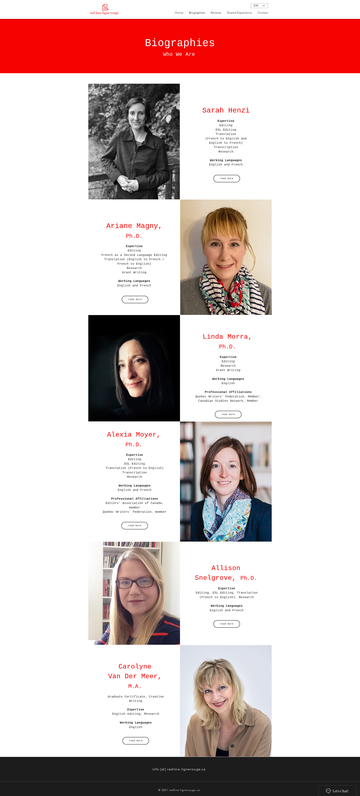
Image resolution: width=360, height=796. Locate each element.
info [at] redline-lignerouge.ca (179, 769)
